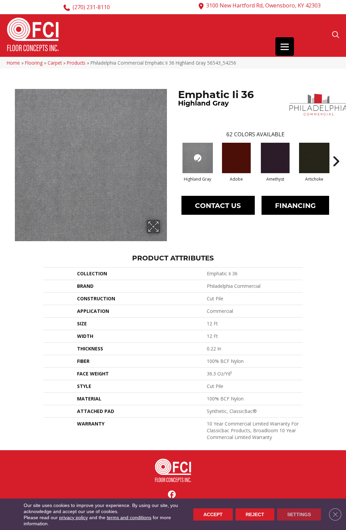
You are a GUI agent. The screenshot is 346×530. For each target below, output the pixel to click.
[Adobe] (236, 158)
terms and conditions (129, 517)
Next (336, 151)
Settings (299, 514)
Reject (255, 514)
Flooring (34, 63)
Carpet (55, 63)
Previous (175, 151)
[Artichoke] (314, 158)
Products (76, 63)
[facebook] (172, 494)
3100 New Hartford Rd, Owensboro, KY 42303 (263, 5)
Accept (213, 514)
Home (13, 63)
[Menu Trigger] (284, 46)
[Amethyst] (275, 158)
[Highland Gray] (198, 158)
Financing (295, 205)
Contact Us (218, 205)
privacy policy (73, 517)
